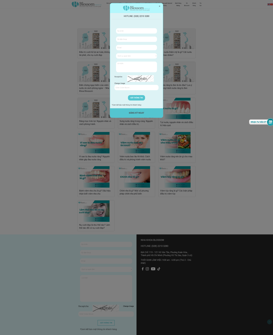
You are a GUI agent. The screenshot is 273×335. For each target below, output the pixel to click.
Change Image (119, 83)
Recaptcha (118, 77)
